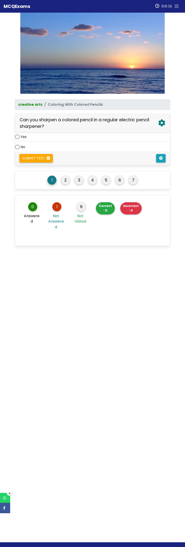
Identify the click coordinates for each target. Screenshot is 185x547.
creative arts (30, 104)
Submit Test (34, 158)
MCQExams (17, 6)
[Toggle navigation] (176, 6)
